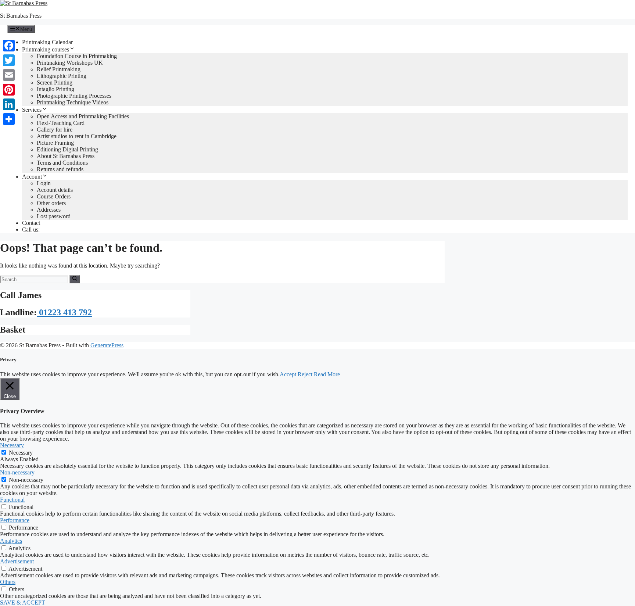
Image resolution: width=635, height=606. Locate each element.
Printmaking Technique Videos (72, 102)
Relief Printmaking (58, 69)
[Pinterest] (8, 89)
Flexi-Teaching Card (61, 123)
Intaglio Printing (55, 89)
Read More (327, 374)
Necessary (21, 452)
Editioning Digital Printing (67, 149)
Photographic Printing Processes (74, 96)
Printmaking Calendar (47, 42)
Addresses (49, 210)
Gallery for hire (54, 129)
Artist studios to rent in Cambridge (76, 136)
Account (32, 176)
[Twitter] (8, 60)
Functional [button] (12, 499)
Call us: (31, 229)
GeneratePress (106, 345)
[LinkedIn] (8, 104)
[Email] (8, 75)
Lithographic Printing (61, 76)
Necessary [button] (12, 445)
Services (32, 110)
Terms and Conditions (62, 162)
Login (44, 183)
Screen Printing (54, 82)
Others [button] (7, 582)
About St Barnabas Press (65, 156)
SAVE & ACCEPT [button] (22, 602)
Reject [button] (305, 374)
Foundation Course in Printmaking (77, 56)
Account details (55, 190)
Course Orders (54, 196)
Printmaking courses (45, 49)
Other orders (51, 203)
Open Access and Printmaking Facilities (83, 116)
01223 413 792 (64, 312)
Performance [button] (14, 520)
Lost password (54, 216)
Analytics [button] (11, 541)
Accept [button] (288, 374)
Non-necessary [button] (17, 472)
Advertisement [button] (17, 561)
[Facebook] (8, 45)
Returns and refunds (60, 169)
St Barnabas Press (21, 15)
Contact (31, 223)
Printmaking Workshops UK (70, 63)
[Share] (8, 119)
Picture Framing (55, 143)
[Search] (74, 279)
